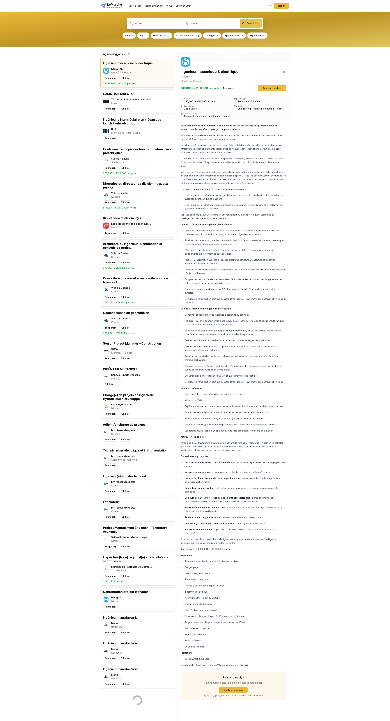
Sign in (281, 5)
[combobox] (211, 23)
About (169, 5)
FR (269, 6)
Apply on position (272, 88)
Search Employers (153, 5)
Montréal (188, 81)
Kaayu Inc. (186, 76)
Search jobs (253, 23)
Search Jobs (135, 5)
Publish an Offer (183, 5)
